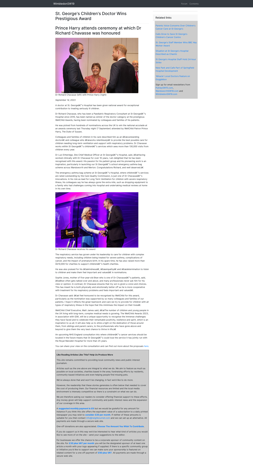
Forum (184, 3)
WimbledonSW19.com (166, 94)
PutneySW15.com (164, 87)
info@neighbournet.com (98, 418)
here (146, 346)
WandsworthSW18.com (167, 91)
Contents (194, 3)
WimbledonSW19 (63, 3)
